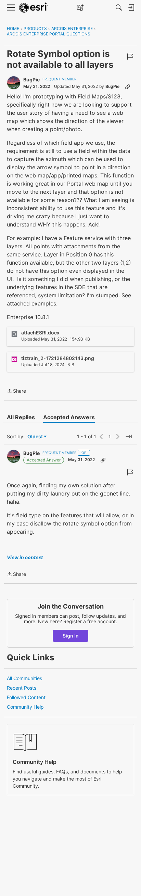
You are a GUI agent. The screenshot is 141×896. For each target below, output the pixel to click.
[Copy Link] (128, 86)
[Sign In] (131, 7)
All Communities (24, 678)
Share (16, 391)
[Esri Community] (33, 7)
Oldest (35, 437)
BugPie (31, 79)
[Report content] (130, 56)
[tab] (21, 417)
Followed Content (26, 697)
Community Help (25, 707)
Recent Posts (21, 688)
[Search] (119, 7)
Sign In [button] (71, 636)
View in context (25, 557)
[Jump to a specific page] (128, 436)
